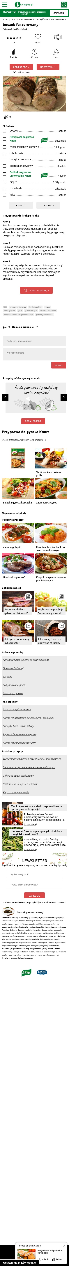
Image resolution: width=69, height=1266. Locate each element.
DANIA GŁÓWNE (9, 311)
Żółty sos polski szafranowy (18, 775)
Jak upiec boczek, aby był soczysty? (16, 640)
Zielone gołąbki (12, 547)
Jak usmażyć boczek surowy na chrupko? (49, 640)
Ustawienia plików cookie (19, 1262)
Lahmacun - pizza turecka (17, 709)
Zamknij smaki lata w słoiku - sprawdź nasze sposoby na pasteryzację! (36, 807)
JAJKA (20, 311)
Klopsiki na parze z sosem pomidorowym (51, 579)
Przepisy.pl (8, 19)
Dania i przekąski (24, 19)
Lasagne (7, 676)
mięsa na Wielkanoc (18, 307)
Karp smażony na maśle (16, 792)
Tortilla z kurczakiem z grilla (49, 474)
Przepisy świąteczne (44, 315)
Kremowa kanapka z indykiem (19, 742)
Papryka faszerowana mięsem (19, 734)
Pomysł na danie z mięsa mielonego (18, 315)
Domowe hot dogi (13, 668)
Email (19, 205)
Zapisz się (34, 895)
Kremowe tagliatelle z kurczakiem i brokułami (28, 717)
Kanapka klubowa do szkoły (18, 726)
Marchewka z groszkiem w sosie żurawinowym (29, 767)
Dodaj (59, 365)
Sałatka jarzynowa (13, 693)
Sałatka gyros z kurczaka (17, 502)
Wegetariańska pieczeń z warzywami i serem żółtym (32, 758)
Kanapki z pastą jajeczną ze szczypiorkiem (26, 659)
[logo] (24, 4)
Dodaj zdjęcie (33, 421)
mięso (47, 307)
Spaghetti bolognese (14, 685)
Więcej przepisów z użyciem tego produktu (22, 440)
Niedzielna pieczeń (14, 577)
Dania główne (41, 19)
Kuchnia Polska (35, 307)
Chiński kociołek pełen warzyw (20, 784)
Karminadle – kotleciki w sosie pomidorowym (50, 548)
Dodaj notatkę (38, 290)
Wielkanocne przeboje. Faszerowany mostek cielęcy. (51, 611)
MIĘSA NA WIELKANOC (48, 311)
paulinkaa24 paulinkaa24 (18, 29)
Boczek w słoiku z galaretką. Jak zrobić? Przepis (16, 611)
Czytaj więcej (30, 824)
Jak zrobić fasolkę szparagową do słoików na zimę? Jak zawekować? (37, 833)
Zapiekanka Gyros (46, 502)
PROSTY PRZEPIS (31, 311)
